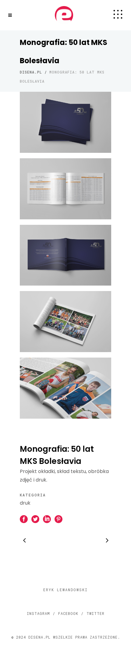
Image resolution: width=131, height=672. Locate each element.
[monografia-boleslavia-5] (65, 388)
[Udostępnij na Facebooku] (24, 518)
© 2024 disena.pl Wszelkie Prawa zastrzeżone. (65, 637)
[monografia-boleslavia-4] (65, 321)
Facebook (68, 613)
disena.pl (31, 72)
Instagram (38, 613)
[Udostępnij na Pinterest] (58, 518)
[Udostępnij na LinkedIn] (47, 518)
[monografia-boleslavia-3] (65, 255)
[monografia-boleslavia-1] (65, 122)
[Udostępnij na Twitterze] (35, 518)
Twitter (95, 613)
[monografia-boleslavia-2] (65, 188)
